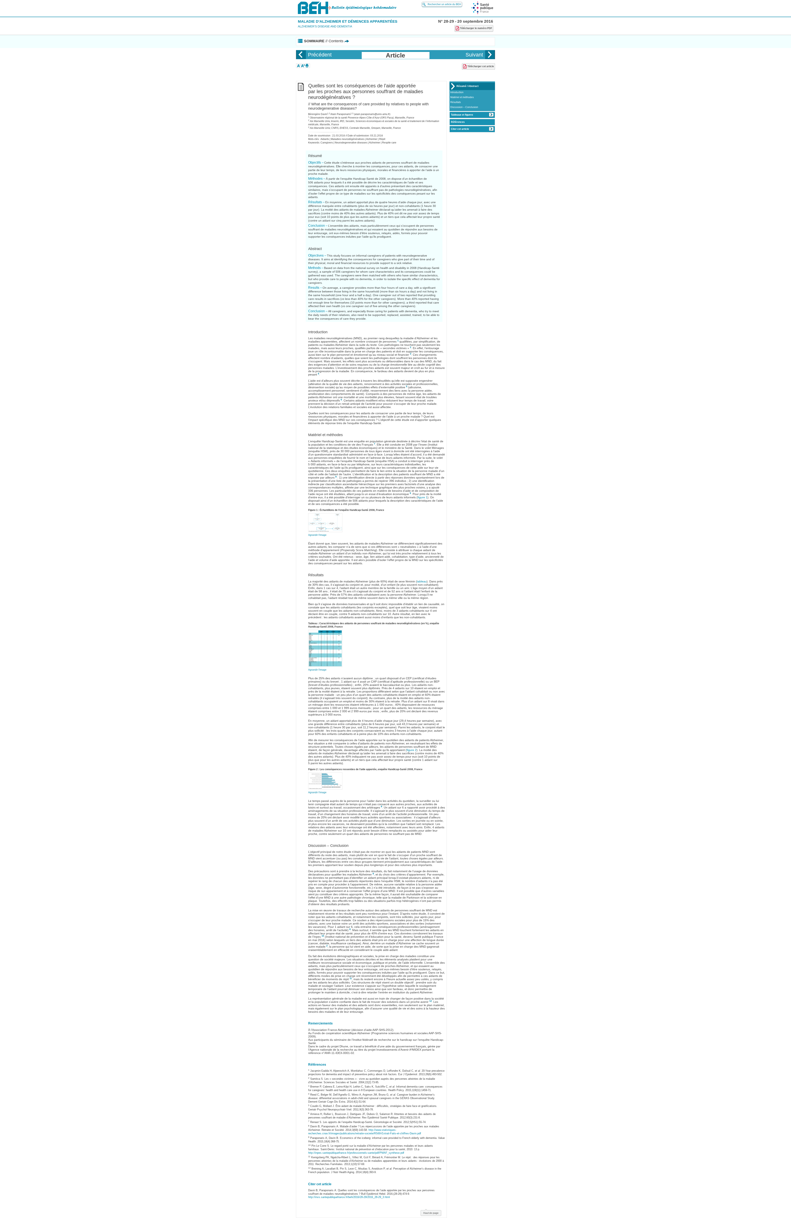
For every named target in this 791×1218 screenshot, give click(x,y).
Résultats (455, 102)
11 (351, 978)
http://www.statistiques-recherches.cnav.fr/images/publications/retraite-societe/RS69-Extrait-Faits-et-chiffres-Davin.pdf (364, 1131)
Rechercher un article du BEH (444, 4)
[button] (299, 65)
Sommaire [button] (323, 41)
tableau (422, 581)
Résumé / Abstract (467, 86)
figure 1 (422, 497)
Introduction (456, 92)
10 (323, 936)
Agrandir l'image (317, 535)
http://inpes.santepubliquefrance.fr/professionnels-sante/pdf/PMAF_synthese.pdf (356, 1152)
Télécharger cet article (480, 66)
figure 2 (412, 750)
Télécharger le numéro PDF (476, 28)
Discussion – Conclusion (464, 107)
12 (430, 1001)
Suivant (474, 54)
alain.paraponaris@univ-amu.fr (372, 114)
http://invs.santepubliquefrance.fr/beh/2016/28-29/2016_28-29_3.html (349, 1197)
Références (458, 122)
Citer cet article (460, 129)
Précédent (320, 54)
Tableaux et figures (462, 114)
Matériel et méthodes (462, 97)
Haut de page (431, 1213)
